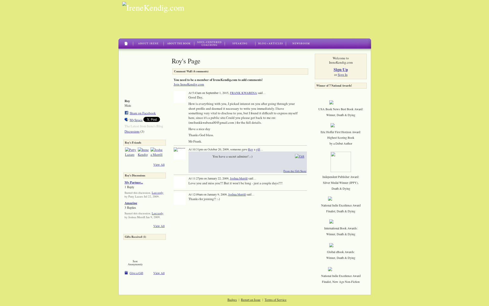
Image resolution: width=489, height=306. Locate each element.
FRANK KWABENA (243, 93)
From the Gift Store (294, 171)
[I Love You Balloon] (135, 249)
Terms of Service (276, 300)
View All (159, 164)
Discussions (132, 131)
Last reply (158, 192)
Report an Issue (251, 300)
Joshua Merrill (239, 178)
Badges (232, 300)
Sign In (343, 74)
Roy (250, 149)
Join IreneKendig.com (189, 84)
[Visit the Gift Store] (299, 156)
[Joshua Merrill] (157, 153)
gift (258, 149)
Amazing (131, 202)
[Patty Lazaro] (131, 153)
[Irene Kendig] (144, 153)
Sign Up (341, 69)
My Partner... (134, 182)
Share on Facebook (143, 113)
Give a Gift (136, 273)
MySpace (136, 120)
